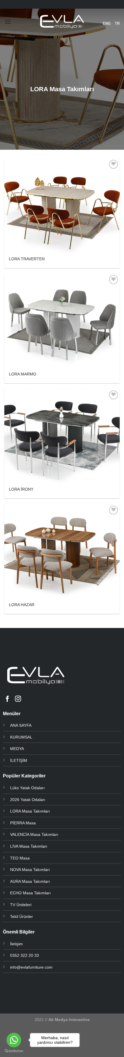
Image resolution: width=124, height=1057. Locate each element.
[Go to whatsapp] (14, 1040)
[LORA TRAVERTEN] (62, 205)
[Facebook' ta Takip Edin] (7, 699)
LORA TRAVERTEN (27, 259)
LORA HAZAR (21, 605)
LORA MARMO (22, 374)
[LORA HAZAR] (62, 551)
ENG (107, 23)
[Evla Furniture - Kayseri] (62, 21)
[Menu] (7, 21)
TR (117, 23)
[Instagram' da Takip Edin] (18, 699)
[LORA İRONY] (62, 436)
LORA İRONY (21, 489)
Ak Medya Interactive (69, 1019)
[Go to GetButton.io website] (14, 1051)
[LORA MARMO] (62, 321)
